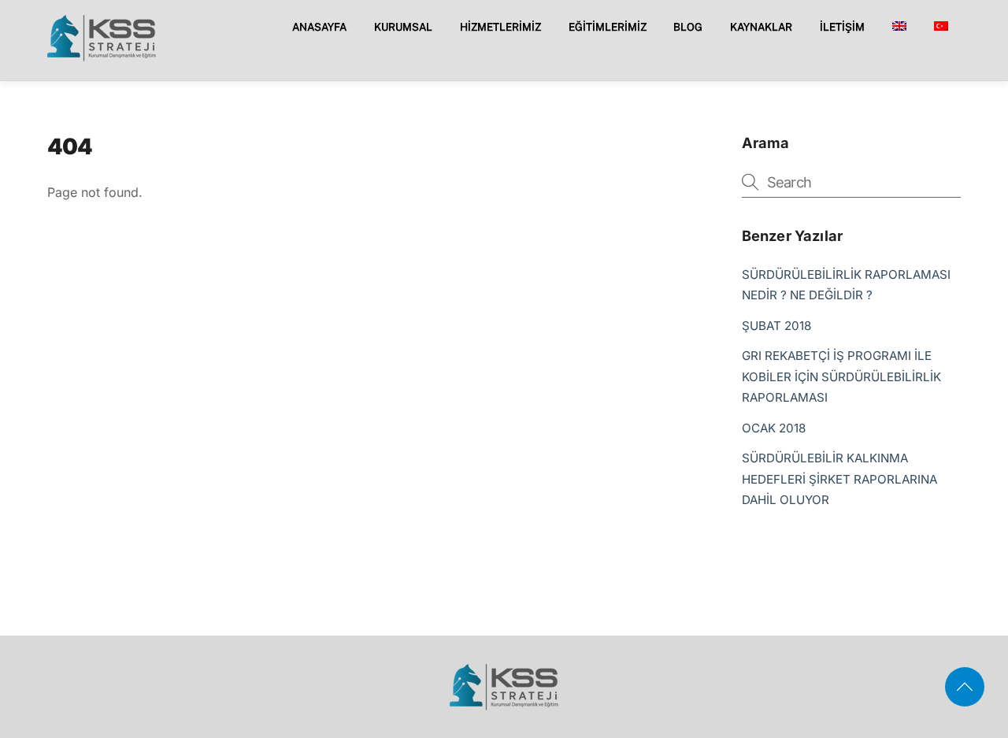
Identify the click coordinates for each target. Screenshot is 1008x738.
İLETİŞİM (842, 26)
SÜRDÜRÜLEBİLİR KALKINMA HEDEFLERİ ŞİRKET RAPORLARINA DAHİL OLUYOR (839, 479)
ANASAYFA (319, 26)
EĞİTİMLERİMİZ (608, 26)
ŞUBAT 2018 (776, 325)
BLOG (687, 26)
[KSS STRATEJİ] (101, 55)
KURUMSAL (403, 26)
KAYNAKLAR (761, 26)
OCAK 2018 (774, 428)
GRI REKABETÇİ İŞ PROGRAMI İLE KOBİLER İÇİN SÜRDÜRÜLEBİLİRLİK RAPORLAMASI (841, 376)
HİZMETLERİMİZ (500, 26)
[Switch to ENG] (899, 27)
